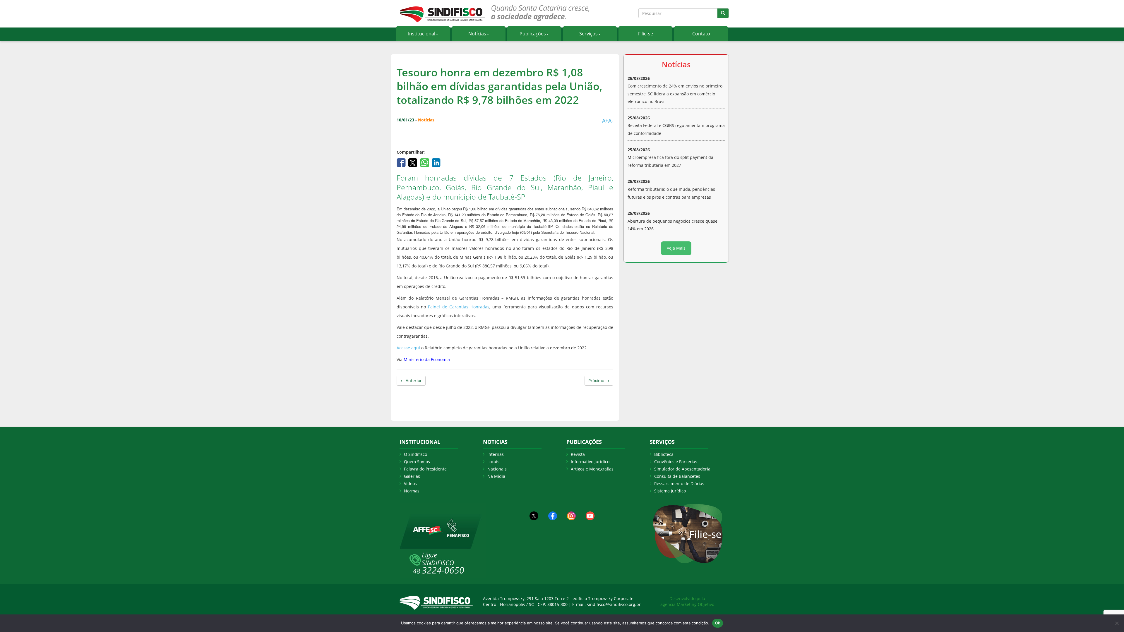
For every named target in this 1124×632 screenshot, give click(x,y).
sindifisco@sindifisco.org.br (614, 604)
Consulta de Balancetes (677, 476)
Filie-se (645, 33)
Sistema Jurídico (670, 491)
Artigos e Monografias (592, 469)
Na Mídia (496, 476)
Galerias (412, 476)
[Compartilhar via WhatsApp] (425, 162)
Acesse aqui (408, 348)
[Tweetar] (413, 162)
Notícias (477, 33)
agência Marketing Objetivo (687, 604)
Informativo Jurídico (590, 461)
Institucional (421, 33)
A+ (605, 120)
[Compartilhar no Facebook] (402, 162)
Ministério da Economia (427, 359)
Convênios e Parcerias (675, 461)
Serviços (588, 33)
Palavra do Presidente (425, 469)
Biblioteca (664, 454)
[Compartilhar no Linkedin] (436, 162)
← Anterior (411, 380)
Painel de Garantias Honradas (458, 307)
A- (610, 120)
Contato (701, 33)
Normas (411, 491)
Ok (717, 623)
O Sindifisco (415, 454)
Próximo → (598, 380)
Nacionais (497, 469)
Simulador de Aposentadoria (682, 469)
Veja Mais (676, 248)
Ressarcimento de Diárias (679, 483)
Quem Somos (417, 461)
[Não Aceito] (1117, 623)
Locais (493, 461)
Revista (578, 454)
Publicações (533, 33)
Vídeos (410, 483)
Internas (495, 454)
